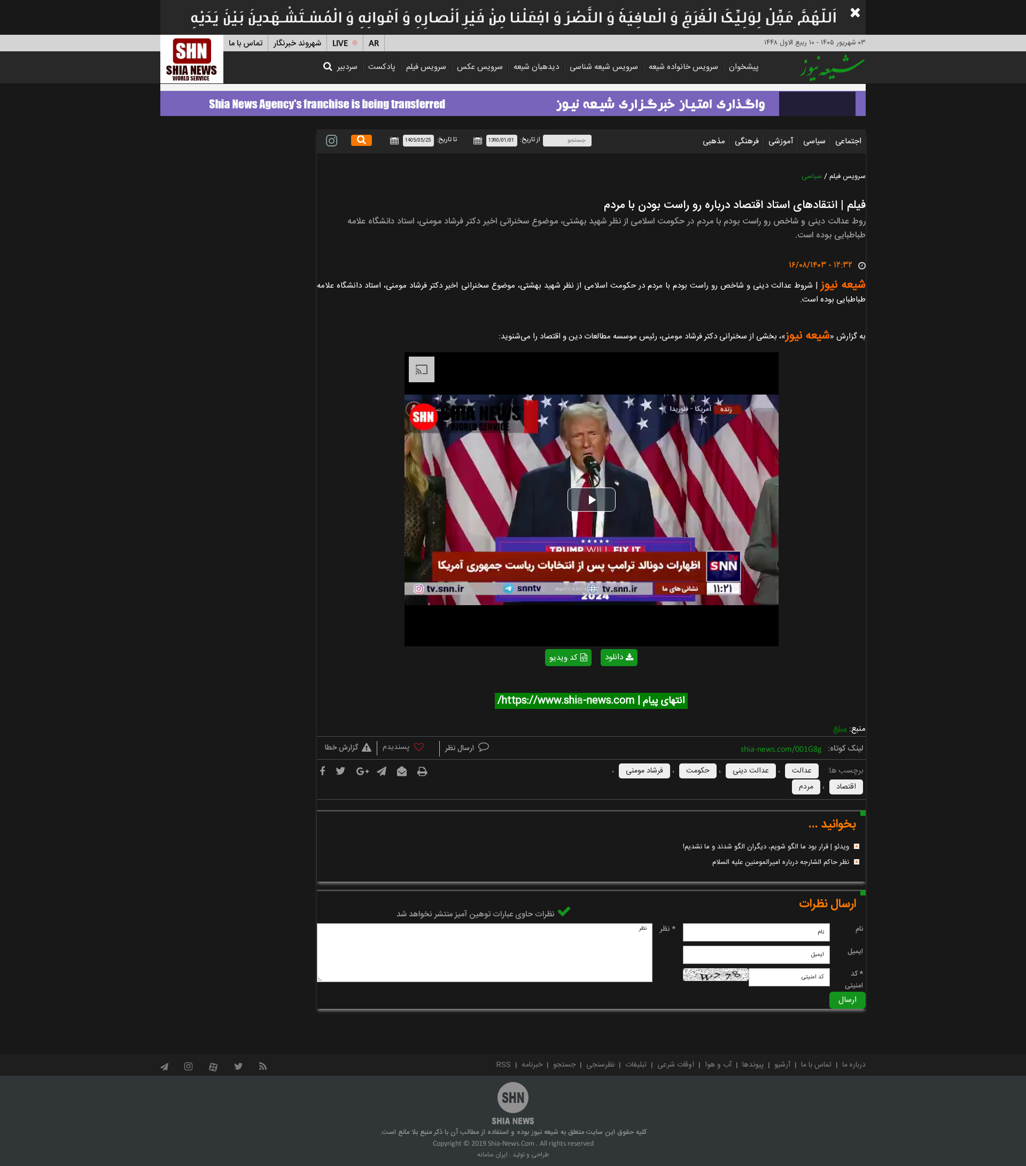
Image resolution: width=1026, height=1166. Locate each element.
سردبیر (347, 67)
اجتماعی (848, 141)
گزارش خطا (341, 748)
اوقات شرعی (675, 1065)
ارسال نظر (460, 748)
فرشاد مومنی (644, 771)
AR (374, 43)
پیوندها (753, 1065)
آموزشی (781, 141)
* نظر (667, 929)
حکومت (698, 771)
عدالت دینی (751, 771)
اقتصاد (846, 787)
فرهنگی (747, 141)
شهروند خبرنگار (297, 43)
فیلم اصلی (600, 685)
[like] (408, 748)
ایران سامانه (492, 1154)
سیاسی (814, 141)
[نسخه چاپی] (422, 771)
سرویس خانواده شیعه (683, 67)
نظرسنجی (600, 1065)
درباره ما (854, 1065)
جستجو (564, 1065)
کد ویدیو (563, 658)
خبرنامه (532, 1065)
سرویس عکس (480, 67)
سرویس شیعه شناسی (604, 67)
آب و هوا (718, 1065)
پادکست (381, 67)
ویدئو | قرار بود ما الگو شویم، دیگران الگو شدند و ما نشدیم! (766, 847)
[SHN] (191, 59)
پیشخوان (744, 67)
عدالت (802, 771)
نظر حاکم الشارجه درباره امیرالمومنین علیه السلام (780, 862)
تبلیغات (636, 1065)
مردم (806, 787)
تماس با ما (245, 43)
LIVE (340, 43)
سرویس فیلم (426, 67)
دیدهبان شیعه (536, 67)
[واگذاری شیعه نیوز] (513, 100)
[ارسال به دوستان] (402, 771)
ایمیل (855, 951)
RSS (503, 1065)
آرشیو (782, 1065)
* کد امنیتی (854, 980)
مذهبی (714, 141)
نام (859, 929)
